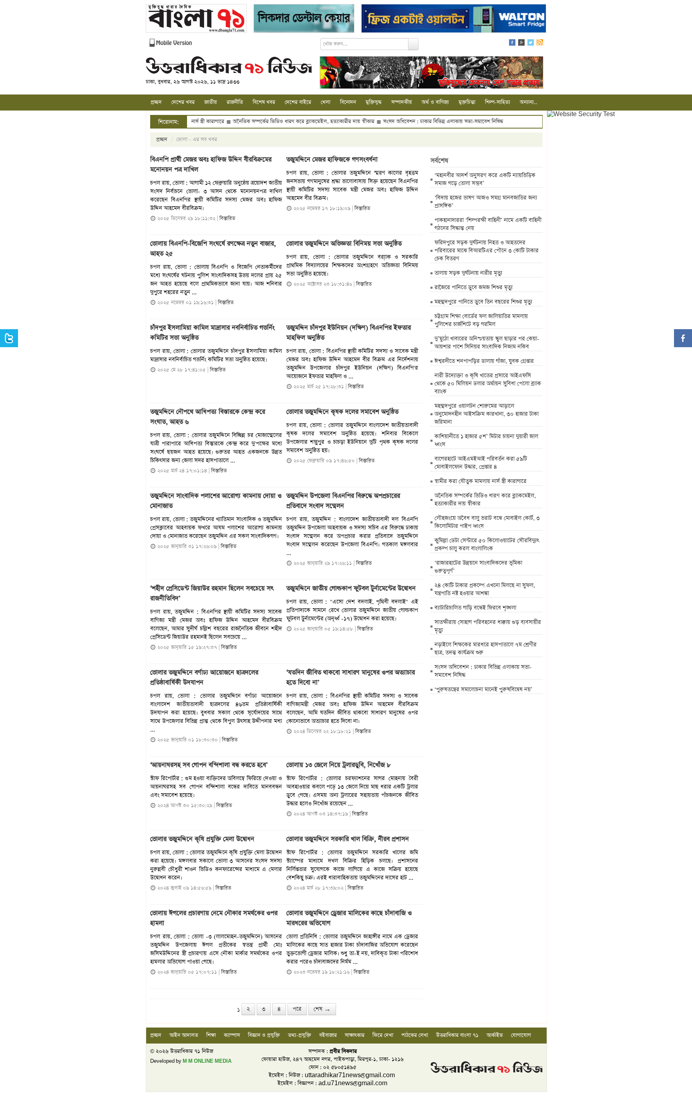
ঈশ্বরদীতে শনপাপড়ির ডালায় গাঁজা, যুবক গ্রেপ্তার (484, 361)
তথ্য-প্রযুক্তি (299, 1035)
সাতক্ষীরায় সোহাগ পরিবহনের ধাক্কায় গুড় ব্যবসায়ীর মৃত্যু (488, 626)
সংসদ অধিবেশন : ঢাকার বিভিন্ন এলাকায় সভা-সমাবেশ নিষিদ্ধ (412, 121)
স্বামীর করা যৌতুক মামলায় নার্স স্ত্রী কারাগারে (481, 481)
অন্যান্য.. (528, 102)
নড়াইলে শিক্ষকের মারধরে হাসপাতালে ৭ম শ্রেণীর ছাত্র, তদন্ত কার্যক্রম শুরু (486, 649)
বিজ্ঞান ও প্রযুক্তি (264, 1035)
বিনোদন (348, 102)
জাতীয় (210, 102)
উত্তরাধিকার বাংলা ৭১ (457, 1035)
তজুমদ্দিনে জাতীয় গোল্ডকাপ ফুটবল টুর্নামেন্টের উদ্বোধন (351, 588)
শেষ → (322, 1009)
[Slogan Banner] (431, 73)
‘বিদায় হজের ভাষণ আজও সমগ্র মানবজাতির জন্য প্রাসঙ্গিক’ (486, 202)
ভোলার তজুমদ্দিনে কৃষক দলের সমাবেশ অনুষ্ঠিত (342, 412)
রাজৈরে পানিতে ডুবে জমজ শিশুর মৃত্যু (474, 288)
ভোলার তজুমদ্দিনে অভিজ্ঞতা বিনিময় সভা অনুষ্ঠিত (345, 243)
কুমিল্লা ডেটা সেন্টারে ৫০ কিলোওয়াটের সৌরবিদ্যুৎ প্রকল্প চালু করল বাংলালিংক (487, 545)
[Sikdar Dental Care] (304, 19)
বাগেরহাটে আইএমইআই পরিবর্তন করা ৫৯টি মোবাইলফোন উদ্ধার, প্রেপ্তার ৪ (481, 463)
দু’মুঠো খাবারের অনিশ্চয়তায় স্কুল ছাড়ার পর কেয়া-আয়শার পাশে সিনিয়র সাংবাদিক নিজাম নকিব (487, 343)
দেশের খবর (183, 102)
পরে (297, 1009)
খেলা (325, 102)
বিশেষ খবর (264, 102)
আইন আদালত (183, 1035)
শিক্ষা (211, 1035)
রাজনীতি (235, 102)
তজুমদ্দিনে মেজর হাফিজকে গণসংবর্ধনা (332, 159)
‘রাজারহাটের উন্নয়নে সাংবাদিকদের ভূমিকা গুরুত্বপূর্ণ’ (478, 567)
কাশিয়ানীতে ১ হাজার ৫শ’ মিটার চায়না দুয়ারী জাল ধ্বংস (486, 440)
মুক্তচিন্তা (467, 102)
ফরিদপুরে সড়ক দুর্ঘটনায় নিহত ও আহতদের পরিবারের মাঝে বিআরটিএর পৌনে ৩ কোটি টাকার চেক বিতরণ (487, 251)
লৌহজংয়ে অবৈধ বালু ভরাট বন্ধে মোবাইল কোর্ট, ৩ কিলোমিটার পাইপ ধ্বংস (487, 522)
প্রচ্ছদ (156, 102)
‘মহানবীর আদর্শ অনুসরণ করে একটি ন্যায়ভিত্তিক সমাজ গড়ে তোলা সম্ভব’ (485, 179)
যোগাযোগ (521, 1035)
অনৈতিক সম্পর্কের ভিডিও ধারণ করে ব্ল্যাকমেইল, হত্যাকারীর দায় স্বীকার (272, 121)
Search (413, 44)
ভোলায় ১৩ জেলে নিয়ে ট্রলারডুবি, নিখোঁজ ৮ (338, 765)
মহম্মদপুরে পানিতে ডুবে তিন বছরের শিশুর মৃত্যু (483, 302)
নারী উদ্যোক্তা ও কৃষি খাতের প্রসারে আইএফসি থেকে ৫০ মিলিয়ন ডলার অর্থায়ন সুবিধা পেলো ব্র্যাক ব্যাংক (488, 384)
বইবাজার (328, 1035)
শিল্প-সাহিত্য (497, 102)
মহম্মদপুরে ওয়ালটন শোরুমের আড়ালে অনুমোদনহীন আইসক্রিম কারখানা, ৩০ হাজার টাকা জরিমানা (487, 414)
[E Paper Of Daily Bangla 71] (196, 19)
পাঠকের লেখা (414, 1035)
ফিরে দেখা (382, 1035)
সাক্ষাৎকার (354, 1035)
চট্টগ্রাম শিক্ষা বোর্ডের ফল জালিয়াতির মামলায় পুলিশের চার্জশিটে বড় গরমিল (481, 320)
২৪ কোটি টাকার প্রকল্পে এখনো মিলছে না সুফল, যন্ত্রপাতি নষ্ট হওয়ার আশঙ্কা (485, 589)
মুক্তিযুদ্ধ (374, 102)
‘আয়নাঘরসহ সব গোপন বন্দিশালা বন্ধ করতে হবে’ (209, 765)
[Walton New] (454, 19)
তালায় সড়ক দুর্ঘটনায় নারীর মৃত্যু (468, 273)
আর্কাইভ (495, 1035)
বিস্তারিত (227, 218)
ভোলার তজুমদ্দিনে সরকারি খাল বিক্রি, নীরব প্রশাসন (347, 839)
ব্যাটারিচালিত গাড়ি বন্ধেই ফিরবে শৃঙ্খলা (475, 608)
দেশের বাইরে (298, 102)
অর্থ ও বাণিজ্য (435, 102)
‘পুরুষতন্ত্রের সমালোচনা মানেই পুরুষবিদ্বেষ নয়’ (483, 690)
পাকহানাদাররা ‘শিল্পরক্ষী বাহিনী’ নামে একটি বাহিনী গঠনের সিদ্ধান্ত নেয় (488, 224)
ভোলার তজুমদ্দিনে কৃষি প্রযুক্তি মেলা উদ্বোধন (202, 839)
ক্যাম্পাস (232, 1035)
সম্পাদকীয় (401, 102)
